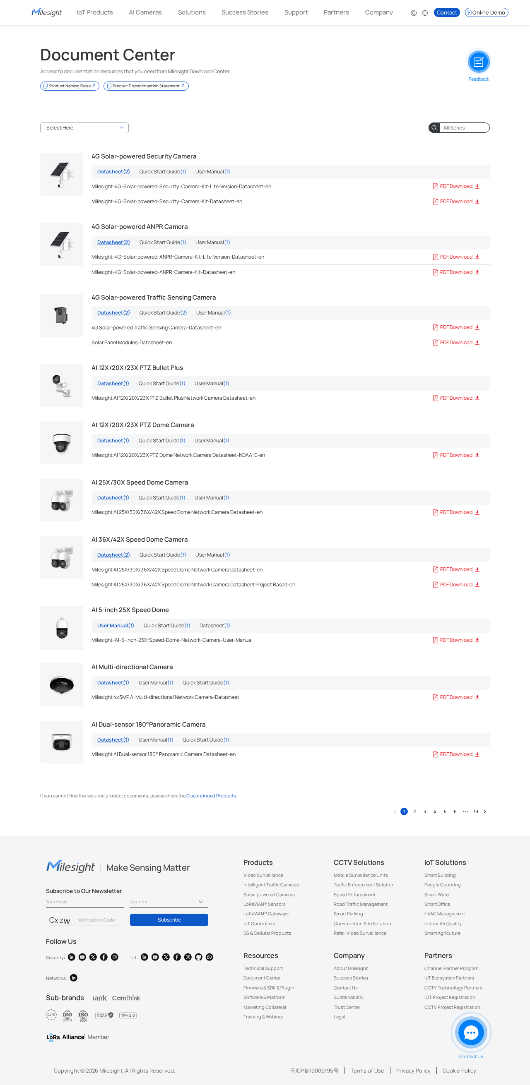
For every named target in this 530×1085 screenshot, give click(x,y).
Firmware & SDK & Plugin (268, 987)
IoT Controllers (259, 923)
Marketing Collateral (264, 1007)
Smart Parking (348, 913)
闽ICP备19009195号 (314, 1070)
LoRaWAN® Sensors (264, 904)
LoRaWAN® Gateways (266, 913)
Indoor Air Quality (443, 923)
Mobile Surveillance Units (361, 875)
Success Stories (245, 12)
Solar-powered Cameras (269, 894)
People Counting (442, 884)
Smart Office (437, 904)
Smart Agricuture (442, 933)
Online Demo (488, 12)
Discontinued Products (211, 795)
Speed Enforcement (355, 894)
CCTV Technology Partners (453, 987)
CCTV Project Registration (452, 1007)
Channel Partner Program (451, 968)
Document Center (262, 978)
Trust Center (347, 1007)
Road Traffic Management (361, 904)
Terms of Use (367, 1070)
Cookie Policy (459, 1070)
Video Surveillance (263, 875)
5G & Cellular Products (267, 933)
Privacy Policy (413, 1070)
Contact (447, 12)
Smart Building (440, 875)
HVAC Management (444, 913)
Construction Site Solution (362, 923)
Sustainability (349, 997)
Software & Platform (264, 997)
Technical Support (263, 968)
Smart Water (437, 894)
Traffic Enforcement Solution (364, 884)
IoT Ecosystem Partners (449, 978)
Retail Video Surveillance (360, 933)
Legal (339, 1016)
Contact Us (346, 987)
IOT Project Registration (449, 997)
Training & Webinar (263, 1016)
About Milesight (351, 968)
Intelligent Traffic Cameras (271, 884)
